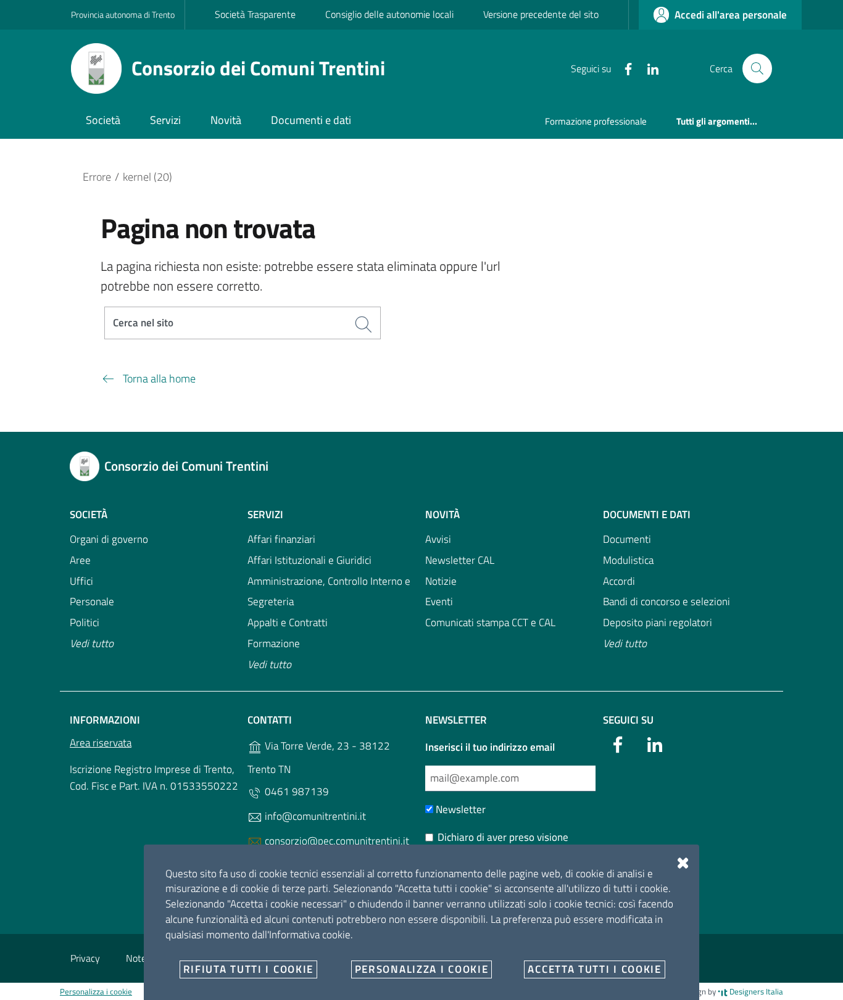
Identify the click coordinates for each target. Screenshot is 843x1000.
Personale (92, 601)
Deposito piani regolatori (657, 622)
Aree (80, 560)
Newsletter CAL (459, 560)
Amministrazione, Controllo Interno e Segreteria (328, 591)
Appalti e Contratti (287, 622)
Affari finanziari (281, 539)
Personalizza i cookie (96, 991)
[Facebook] (623, 67)
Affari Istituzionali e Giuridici (309, 560)
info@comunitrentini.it (314, 816)
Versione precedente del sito (541, 14)
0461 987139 (295, 791)
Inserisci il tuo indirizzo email (490, 747)
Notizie (441, 581)
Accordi (619, 581)
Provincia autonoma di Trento (123, 14)
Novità (442, 514)
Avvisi (438, 539)
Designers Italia (755, 991)
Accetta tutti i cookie (594, 969)
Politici (84, 622)
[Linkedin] (648, 67)
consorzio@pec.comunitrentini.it (335, 841)
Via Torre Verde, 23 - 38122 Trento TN (318, 757)
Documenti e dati (647, 514)
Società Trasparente (255, 14)
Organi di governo (109, 539)
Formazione (273, 643)
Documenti (627, 539)
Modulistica (628, 560)
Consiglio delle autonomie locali (389, 14)
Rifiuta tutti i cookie (248, 969)
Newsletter (459, 809)
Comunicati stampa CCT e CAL (490, 622)
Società (88, 514)
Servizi (265, 514)
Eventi (439, 601)
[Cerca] (757, 68)
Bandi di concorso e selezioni (666, 601)
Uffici (81, 581)
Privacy (85, 958)
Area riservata (100, 743)
